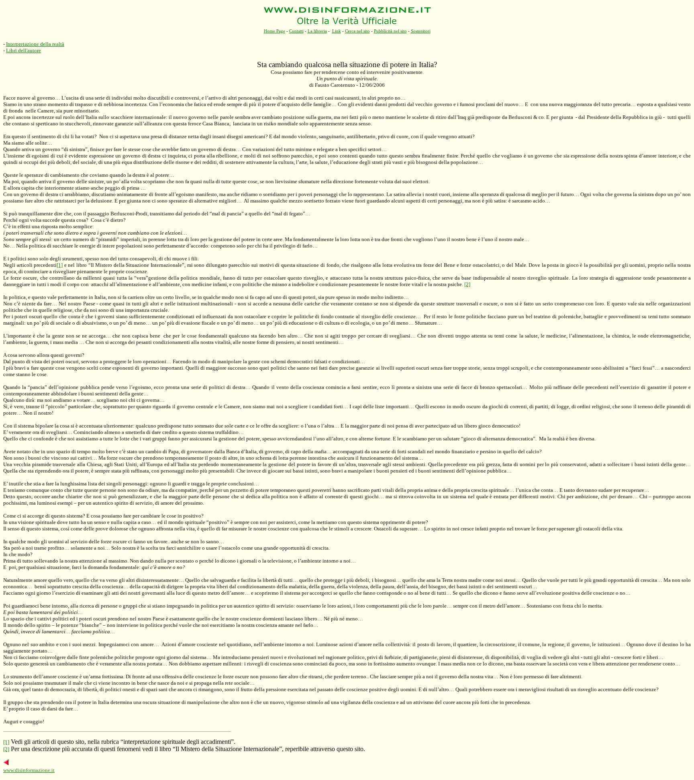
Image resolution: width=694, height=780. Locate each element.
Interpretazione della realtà (35, 44)
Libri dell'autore (23, 50)
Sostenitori (421, 31)
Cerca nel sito (357, 31)
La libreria (317, 31)
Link (336, 31)
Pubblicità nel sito (390, 31)
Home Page (274, 31)
